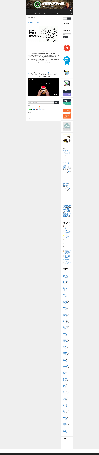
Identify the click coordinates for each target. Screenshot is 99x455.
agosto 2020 (65, 341)
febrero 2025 (65, 281)
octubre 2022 (65, 313)
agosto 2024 (65, 288)
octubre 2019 (65, 352)
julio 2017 (64, 384)
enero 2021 (64, 335)
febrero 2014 (65, 432)
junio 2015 (64, 413)
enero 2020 (64, 348)
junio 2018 (64, 371)
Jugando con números (60, 10)
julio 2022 (64, 316)
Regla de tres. (67, 259)
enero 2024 (64, 296)
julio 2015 (64, 412)
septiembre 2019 (65, 353)
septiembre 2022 (65, 314)
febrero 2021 (65, 334)
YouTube (28, 10)
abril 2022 (64, 319)
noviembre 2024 (65, 284)
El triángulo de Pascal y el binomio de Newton (68, 262)
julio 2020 (64, 342)
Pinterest (45, 13)
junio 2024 (64, 290)
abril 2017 (64, 387)
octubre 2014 (65, 423)
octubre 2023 (65, 300)
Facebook (32, 13)
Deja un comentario (31, 118)
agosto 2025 (65, 277)
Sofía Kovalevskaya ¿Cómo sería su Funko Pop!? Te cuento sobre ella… (67, 153)
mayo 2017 (64, 386)
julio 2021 (64, 328)
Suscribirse (56, 102)
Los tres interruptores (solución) (67, 236)
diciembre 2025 (65, 274)
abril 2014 (64, 430)
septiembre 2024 (65, 287)
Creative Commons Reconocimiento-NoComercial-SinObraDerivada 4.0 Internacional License (66, 445)
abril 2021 (64, 332)
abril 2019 (64, 359)
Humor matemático (44, 10)
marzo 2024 (64, 294)
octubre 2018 (65, 366)
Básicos (39, 10)
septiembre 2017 (65, 381)
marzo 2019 (64, 360)
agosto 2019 (65, 354)
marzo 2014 (64, 431)
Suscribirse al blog (53, 13)
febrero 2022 (65, 320)
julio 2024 (64, 289)
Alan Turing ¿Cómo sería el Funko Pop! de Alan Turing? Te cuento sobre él (67, 198)
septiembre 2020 (65, 340)
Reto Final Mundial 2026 (66, 150)
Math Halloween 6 (65, 185)
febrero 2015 (65, 418)
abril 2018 (64, 373)
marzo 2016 (64, 403)
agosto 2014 (65, 425)
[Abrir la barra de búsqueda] (72, 14)
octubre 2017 (65, 380)
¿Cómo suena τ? (51, 72)
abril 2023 (64, 306)
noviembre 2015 (65, 407)
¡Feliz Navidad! (65, 181)
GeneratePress (55, 453)
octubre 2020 (65, 339)
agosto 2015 (64, 411)
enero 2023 (64, 309)
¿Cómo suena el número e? (35, 22)
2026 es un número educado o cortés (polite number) (66, 163)
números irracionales (37, 117)
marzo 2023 (64, 307)
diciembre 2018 (65, 364)
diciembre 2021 (65, 322)
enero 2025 (64, 282)
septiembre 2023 (65, 301)
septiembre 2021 (65, 326)
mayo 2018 (64, 372)
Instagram (28, 13)
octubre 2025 (65, 275)
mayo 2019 (64, 358)
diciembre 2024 (65, 283)
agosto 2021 (64, 327)
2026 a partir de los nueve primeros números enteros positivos (67, 178)
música (30, 117)
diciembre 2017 (65, 378)
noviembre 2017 (65, 379)
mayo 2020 (64, 345)
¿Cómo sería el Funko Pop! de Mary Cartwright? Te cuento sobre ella (67, 188)
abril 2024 (64, 293)
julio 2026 (64, 271)
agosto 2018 (64, 368)
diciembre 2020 (65, 336)
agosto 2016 (65, 397)
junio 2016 (64, 399)
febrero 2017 (65, 390)
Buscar (69, 18)
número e (32, 117)
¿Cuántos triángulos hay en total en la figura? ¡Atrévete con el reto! (67, 206)
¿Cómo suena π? (45, 72)
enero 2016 (64, 405)
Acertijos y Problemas (33, 10)
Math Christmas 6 (65, 183)
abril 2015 (64, 416)
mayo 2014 (64, 429)
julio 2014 (64, 426)
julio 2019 (64, 355)
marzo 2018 (64, 374)
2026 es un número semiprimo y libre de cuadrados (66, 166)
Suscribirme (65, 37)
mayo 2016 (64, 400)
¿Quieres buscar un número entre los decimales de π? (68, 240)
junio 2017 (64, 385)
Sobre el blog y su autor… (60, 13)
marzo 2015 (64, 417)
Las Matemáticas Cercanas (51, 10)
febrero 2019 (65, 361)
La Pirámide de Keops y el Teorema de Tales (68, 256)
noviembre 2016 (65, 393)
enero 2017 (64, 391)
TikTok (35, 13)
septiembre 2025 (65, 276)
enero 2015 (64, 419)
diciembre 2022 (65, 310)
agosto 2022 (65, 315)
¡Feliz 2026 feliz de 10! (66, 168)
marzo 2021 (64, 333)
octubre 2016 (65, 394)
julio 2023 (64, 303)
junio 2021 (64, 329)
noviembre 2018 (65, 365)
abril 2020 (64, 346)
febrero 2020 (65, 347)
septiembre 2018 (65, 367)
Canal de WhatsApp (40, 13)
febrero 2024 (65, 295)
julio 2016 (64, 398)
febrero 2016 (65, 404)
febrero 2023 (65, 308)
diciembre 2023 (65, 297)
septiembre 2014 (65, 424)
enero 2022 (64, 321)
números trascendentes (43, 117)
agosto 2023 (65, 302)
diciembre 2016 (65, 392)
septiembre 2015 (65, 410)
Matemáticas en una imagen (67, 10)
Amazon (49, 13)
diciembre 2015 (65, 406)
